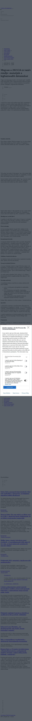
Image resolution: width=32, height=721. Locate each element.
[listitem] (16, 357)
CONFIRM (10, 387)
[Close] (28, 328)
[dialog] (16, 360)
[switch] (25, 361)
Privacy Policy (25, 393)
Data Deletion (6, 393)
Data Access (16, 393)
